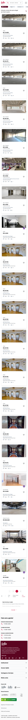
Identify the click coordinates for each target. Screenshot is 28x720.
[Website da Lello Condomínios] (10, 687)
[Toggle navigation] (26, 2)
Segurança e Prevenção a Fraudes (7, 704)
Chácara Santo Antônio (15, 596)
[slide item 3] (14, 25)
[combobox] (14, 2)
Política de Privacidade (5, 711)
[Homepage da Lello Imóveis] (4, 687)
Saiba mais (4, 655)
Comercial (19, 6)
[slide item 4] (15, 25)
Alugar (11, 6)
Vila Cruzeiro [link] (23, 596)
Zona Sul (9, 596)
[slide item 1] (12, 25)
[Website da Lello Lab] (17, 687)
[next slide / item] (25, 20)
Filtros (5, 6)
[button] (4, 6)
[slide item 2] (13, 25)
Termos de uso (3, 708)
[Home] (1, 595)
